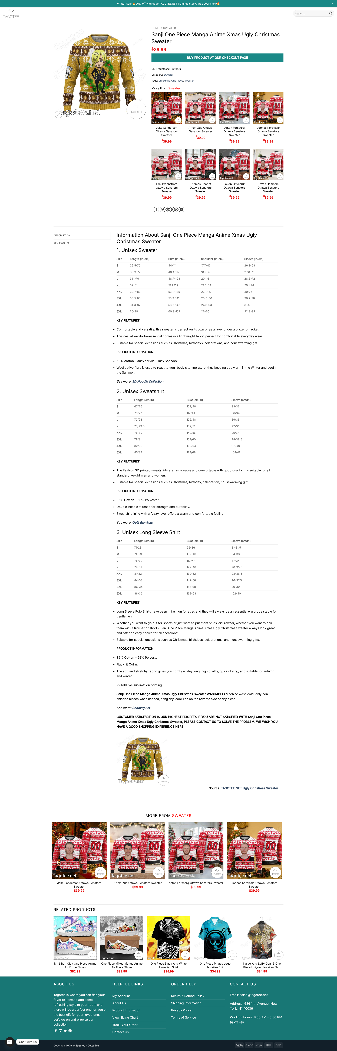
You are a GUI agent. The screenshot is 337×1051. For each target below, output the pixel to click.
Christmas (164, 80)
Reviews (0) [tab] (61, 243)
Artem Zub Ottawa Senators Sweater (201, 129)
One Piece (177, 80)
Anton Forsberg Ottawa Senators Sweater (234, 131)
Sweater (169, 28)
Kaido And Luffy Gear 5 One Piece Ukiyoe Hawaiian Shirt (262, 965)
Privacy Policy (181, 1010)
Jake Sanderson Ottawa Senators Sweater (167, 131)
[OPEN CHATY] (10, 1042)
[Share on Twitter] (163, 209)
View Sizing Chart (125, 1017)
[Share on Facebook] (156, 209)
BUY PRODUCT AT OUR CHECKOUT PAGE (217, 57)
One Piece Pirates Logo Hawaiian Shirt (215, 965)
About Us (119, 1003)
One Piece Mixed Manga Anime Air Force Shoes (122, 965)
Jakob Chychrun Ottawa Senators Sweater (234, 187)
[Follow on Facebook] (55, 1031)
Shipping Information (186, 1003)
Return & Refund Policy (187, 996)
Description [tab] (62, 235)
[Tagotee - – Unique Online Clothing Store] (20, 13)
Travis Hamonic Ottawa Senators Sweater (268, 187)
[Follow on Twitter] (65, 1031)
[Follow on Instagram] (60, 1031)
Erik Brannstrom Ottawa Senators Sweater (167, 187)
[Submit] (330, 13)
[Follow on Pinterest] (70, 1031)
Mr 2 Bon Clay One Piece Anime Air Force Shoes (75, 965)
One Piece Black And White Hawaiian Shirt (169, 965)
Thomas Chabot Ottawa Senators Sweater (201, 187)
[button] (58, 115)
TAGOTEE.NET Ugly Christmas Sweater (249, 788)
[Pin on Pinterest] (175, 209)
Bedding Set (141, 708)
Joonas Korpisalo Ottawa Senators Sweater (268, 131)
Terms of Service (183, 1017)
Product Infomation (126, 1010)
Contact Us (120, 1032)
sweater (189, 80)
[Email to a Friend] (169, 209)
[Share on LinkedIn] (181, 209)
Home (155, 28)
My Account (121, 996)
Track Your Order (125, 1025)
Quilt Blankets (142, 522)
